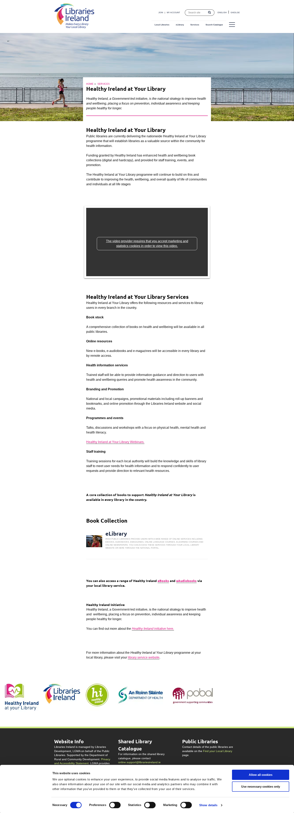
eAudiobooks (186, 581)
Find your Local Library (217, 751)
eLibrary (180, 25)
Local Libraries (162, 25)
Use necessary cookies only (260, 786)
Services (194, 25)
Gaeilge (235, 12)
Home (89, 84)
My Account (173, 12)
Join (160, 12)
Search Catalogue (214, 25)
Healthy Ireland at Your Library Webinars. (115, 442)
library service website (143, 657)
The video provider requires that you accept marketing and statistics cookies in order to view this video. (147, 243)
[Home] (74, 27)
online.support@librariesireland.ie (139, 762)
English (222, 12)
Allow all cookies (260, 774)
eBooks (163, 581)
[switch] (115, 805)
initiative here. (153, 628)
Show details (208, 805)
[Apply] (209, 12)
